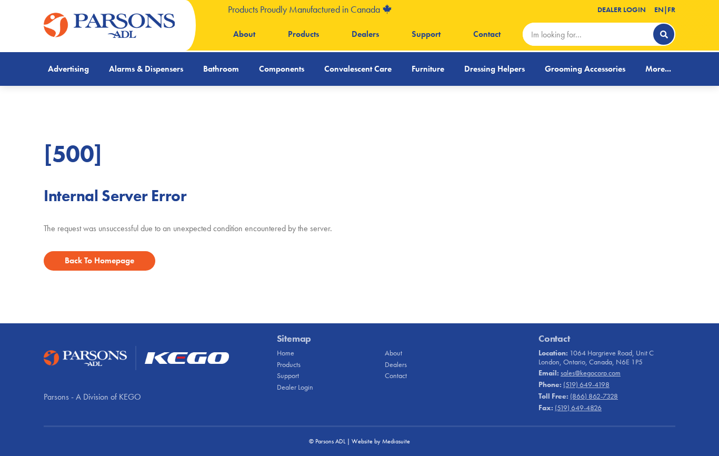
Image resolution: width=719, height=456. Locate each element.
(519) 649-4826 (578, 407)
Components (281, 68)
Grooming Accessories (585, 68)
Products (303, 33)
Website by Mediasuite (381, 441)
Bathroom (221, 68)
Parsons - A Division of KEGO (92, 396)
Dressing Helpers (494, 68)
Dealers (365, 33)
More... (658, 68)
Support (426, 33)
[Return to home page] (109, 25)
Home (285, 353)
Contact (487, 33)
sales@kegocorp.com (591, 373)
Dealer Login (621, 9)
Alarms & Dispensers (146, 68)
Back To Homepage (99, 260)
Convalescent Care (358, 68)
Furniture (428, 68)
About (244, 33)
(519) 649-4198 (586, 384)
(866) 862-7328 (594, 396)
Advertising (68, 68)
